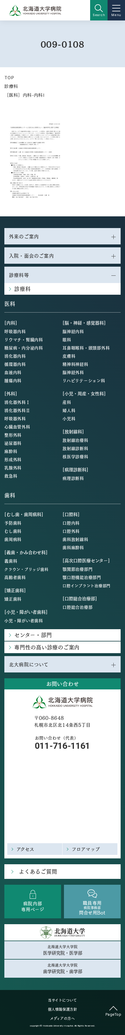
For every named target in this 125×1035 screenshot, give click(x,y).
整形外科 (13, 435)
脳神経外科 (73, 372)
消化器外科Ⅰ (17, 402)
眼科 (67, 339)
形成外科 (13, 459)
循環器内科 (15, 364)
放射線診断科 (75, 448)
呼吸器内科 (15, 331)
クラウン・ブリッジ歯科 (26, 569)
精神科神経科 (75, 364)
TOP (9, 77)
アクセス (26, 849)
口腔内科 (71, 523)
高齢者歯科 (15, 577)
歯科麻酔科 (73, 547)
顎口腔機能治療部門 (82, 577)
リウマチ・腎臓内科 (23, 339)
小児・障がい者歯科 (23, 620)
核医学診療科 (75, 456)
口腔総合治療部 (77, 607)
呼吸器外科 (15, 418)
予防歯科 (13, 523)
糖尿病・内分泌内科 (23, 347)
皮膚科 (69, 356)
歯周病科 (13, 539)
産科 (67, 402)
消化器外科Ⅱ (17, 410)
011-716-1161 (62, 746)
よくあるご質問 (38, 871)
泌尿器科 (13, 443)
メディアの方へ (62, 1018)
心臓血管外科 (17, 426)
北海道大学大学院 (62, 950)
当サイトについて (62, 1000)
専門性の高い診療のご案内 (47, 647)
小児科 (69, 418)
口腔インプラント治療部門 (86, 585)
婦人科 (69, 410)
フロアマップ (86, 849)
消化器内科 (15, 356)
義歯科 (10, 561)
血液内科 (13, 372)
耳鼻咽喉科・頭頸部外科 (86, 347)
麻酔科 (10, 451)
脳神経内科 (73, 331)
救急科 (10, 475)
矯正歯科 (13, 599)
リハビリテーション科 (84, 380)
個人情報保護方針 (62, 1009)
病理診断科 (73, 478)
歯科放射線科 (75, 539)
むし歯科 (13, 531)
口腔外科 (71, 531)
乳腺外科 (13, 467)
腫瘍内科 (13, 380)
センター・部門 (33, 635)
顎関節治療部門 (77, 569)
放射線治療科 (75, 440)
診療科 (11, 86)
